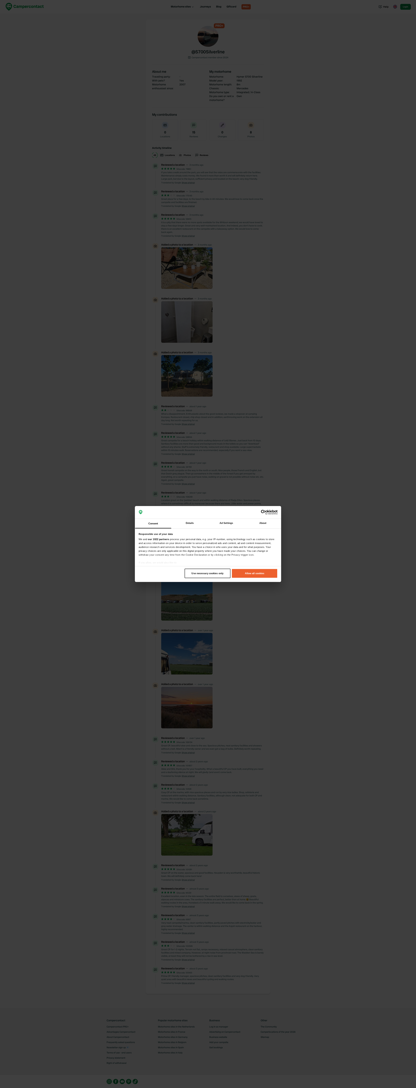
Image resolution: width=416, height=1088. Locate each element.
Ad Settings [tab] (226, 523)
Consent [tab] (153, 523)
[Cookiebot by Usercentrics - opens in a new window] (263, 512)
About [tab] (262, 523)
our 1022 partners (158, 539)
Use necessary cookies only (207, 573)
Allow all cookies (254, 573)
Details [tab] (190, 523)
